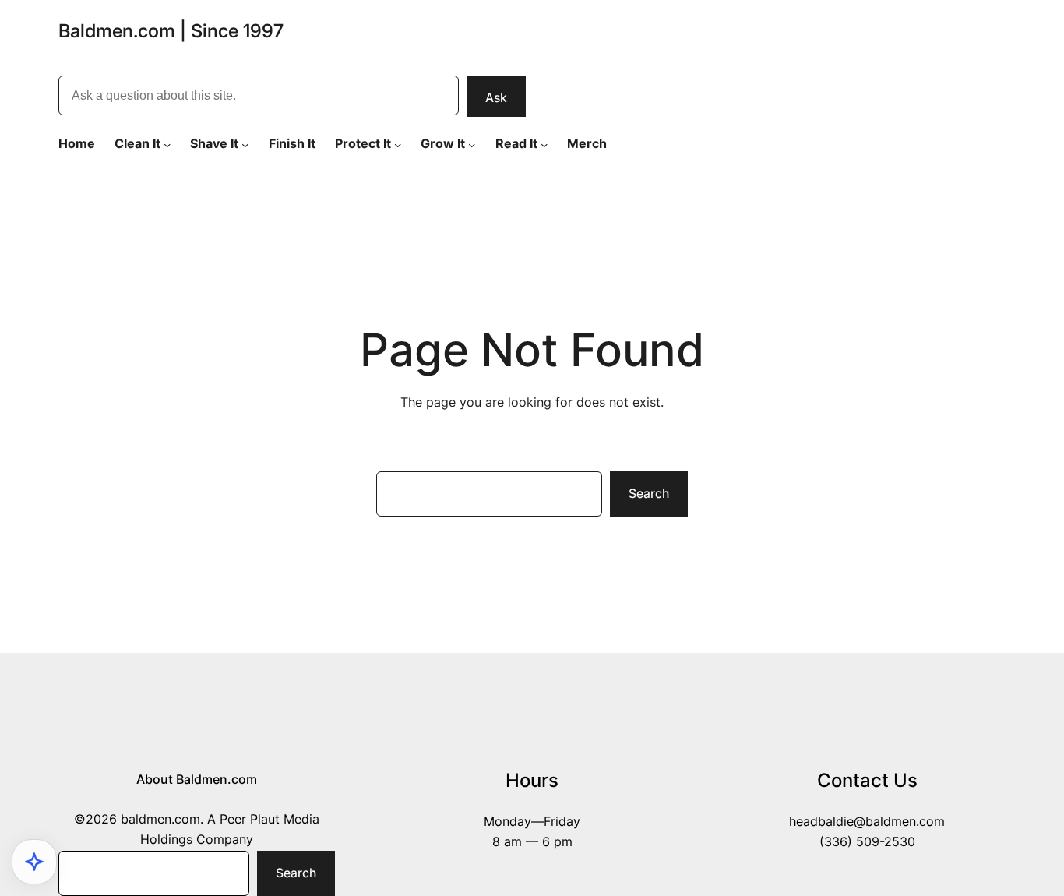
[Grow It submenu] (472, 144)
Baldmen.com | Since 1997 (171, 30)
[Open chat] (34, 861)
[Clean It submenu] (167, 144)
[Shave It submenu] (245, 144)
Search (649, 493)
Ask (496, 97)
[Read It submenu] (544, 144)
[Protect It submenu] (398, 144)
